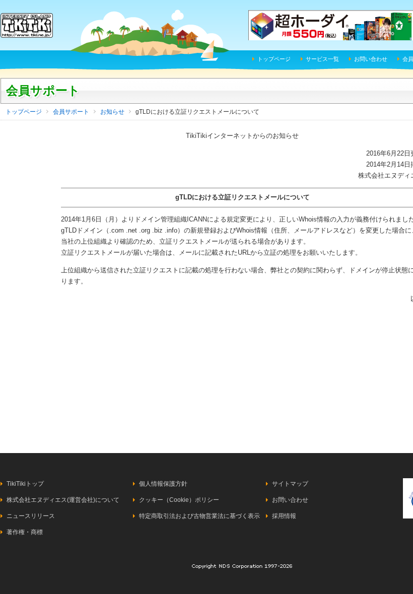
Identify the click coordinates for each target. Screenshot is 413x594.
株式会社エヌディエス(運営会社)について (63, 499)
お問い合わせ (370, 59)
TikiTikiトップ (25, 483)
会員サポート (43, 90)
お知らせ (112, 111)
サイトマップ (290, 483)
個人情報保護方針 (163, 483)
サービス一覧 (322, 59)
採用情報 (284, 515)
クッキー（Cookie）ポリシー (179, 499)
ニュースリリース (31, 515)
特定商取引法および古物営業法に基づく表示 (199, 515)
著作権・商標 (25, 532)
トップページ (274, 59)
